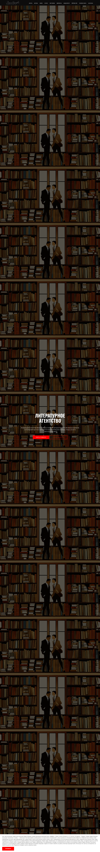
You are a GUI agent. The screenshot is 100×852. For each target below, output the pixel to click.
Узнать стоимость (41, 437)
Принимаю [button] (8, 848)
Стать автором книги (58, 437)
